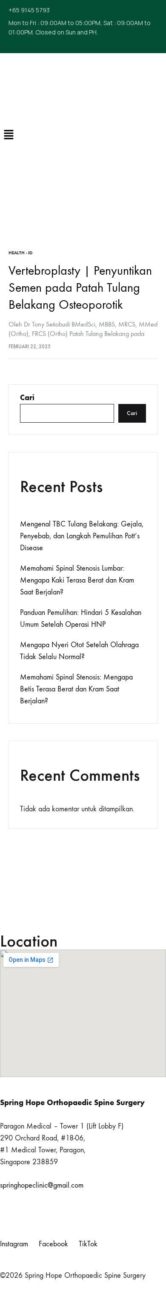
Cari (27, 397)
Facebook (53, 1244)
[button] (4, 135)
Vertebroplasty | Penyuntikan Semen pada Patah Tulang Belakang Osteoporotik (80, 287)
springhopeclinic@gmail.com (41, 1185)
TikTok (88, 1244)
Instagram (14, 1244)
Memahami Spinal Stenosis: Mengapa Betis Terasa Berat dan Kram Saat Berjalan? (76, 689)
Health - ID (20, 253)
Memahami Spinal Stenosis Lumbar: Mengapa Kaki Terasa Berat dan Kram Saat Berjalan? (77, 580)
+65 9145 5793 (29, 10)
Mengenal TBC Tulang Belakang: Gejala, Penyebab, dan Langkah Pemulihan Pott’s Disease (81, 536)
